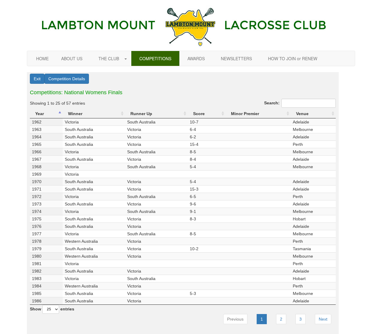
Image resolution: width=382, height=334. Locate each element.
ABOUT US (72, 58)
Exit (37, 78)
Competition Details (66, 78)
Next (323, 319)
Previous (235, 319)
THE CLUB (109, 58)
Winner (75, 113)
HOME (42, 58)
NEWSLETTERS (236, 58)
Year (39, 113)
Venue (302, 113)
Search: (272, 102)
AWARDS (196, 58)
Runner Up (141, 113)
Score (199, 113)
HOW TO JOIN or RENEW (292, 58)
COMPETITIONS (155, 58)
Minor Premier (245, 113)
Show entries (52, 309)
